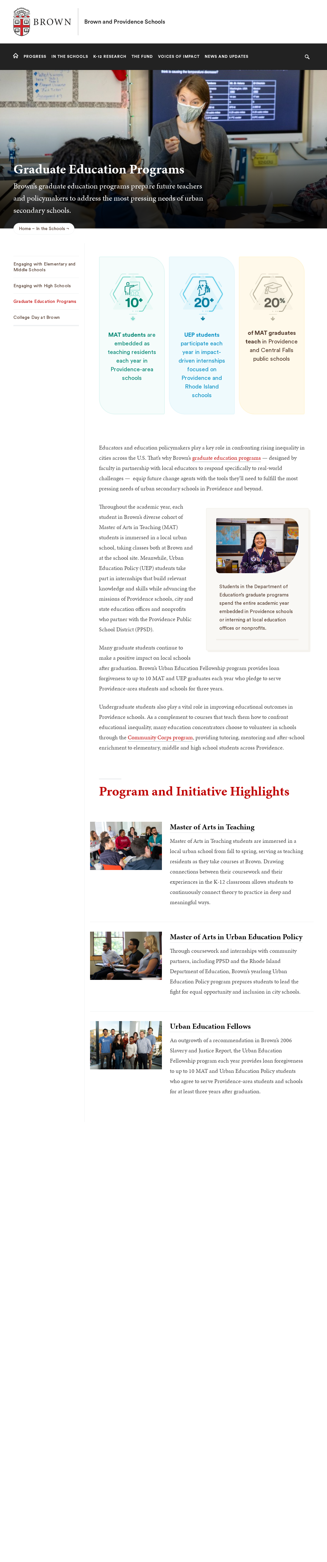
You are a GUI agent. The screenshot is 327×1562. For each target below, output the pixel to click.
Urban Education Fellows (210, 1026)
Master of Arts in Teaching (212, 826)
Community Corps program (160, 737)
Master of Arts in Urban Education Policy (236, 936)
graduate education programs (226, 458)
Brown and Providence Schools (124, 22)
